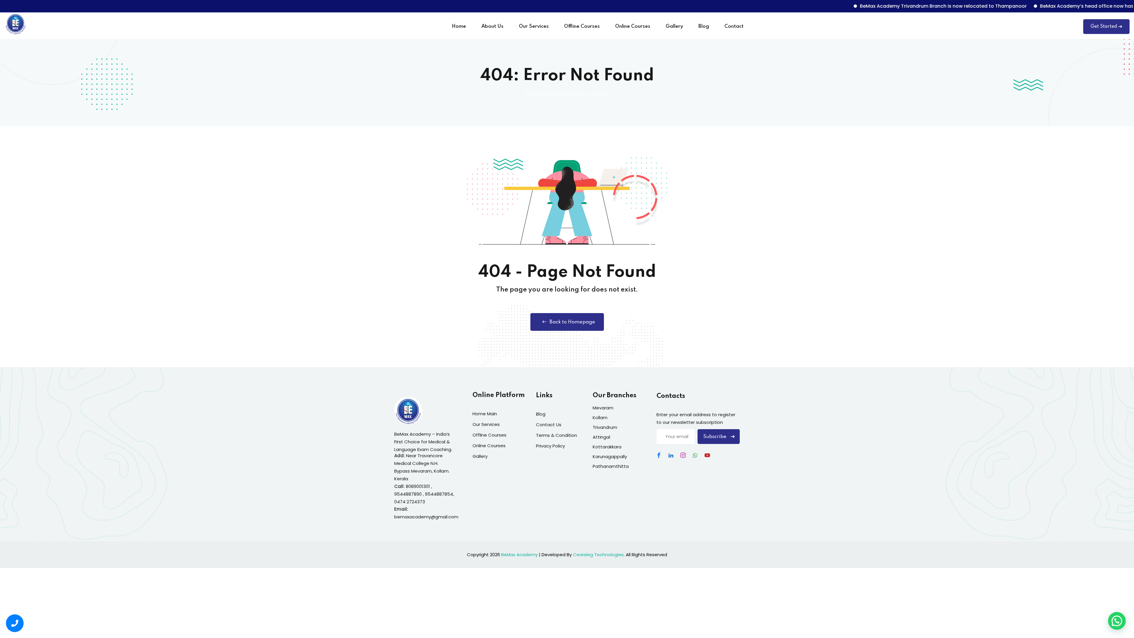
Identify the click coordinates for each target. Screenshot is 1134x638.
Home (459, 26)
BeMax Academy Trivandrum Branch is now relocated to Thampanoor (919, 6)
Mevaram (603, 408)
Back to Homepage (572, 322)
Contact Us (548, 424)
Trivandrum (605, 427)
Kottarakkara (607, 447)
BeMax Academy (519, 554)
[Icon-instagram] (683, 455)
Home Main (484, 414)
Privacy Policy (550, 446)
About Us (492, 26)
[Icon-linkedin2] (671, 455)
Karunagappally (610, 456)
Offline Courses (582, 26)
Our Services (534, 26)
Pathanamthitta (611, 466)
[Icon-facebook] (659, 455)
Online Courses (632, 26)
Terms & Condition (556, 435)
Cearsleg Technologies (598, 554)
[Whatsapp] (695, 455)
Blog (703, 26)
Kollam (600, 417)
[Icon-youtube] (707, 455)
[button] (1117, 621)
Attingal (601, 437)
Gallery (674, 26)
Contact (734, 26)
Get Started (1104, 26)
